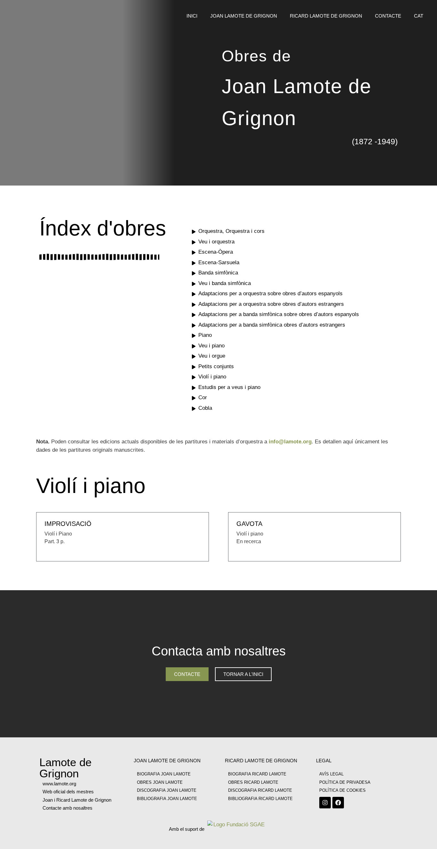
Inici (192, 16)
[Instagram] (325, 802)
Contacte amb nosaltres (67, 808)
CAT (418, 16)
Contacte (388, 16)
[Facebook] (338, 802)
